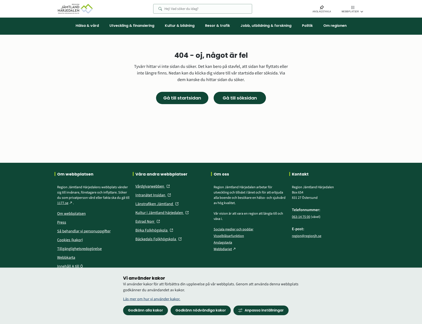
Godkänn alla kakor (145, 310)
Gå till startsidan (182, 98)
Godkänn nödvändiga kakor (200, 310)
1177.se (65, 203)
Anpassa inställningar (264, 310)
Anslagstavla (223, 242)
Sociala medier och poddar (233, 229)
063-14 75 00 (301, 216)
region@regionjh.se (306, 235)
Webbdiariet (225, 249)
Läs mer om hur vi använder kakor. (151, 299)
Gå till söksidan (240, 98)
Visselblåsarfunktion (229, 235)
